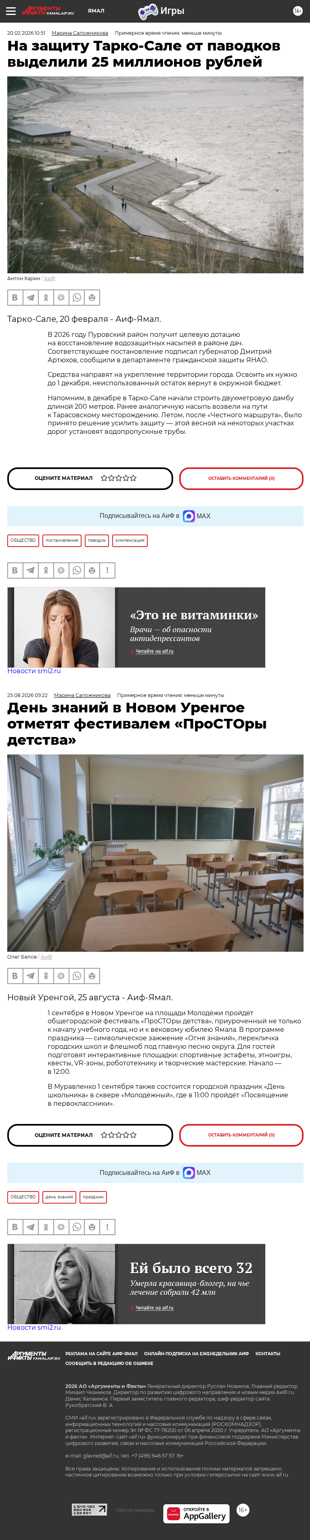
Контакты (268, 1353)
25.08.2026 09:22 (27, 695)
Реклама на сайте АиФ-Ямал (101, 1353)
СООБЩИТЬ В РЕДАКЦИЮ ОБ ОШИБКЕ (109, 1363)
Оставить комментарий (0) (241, 478)
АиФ (49, 278)
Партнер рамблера (135, 1510)
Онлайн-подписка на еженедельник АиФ (196, 1353)
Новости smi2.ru (34, 671)
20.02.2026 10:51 (26, 33)
